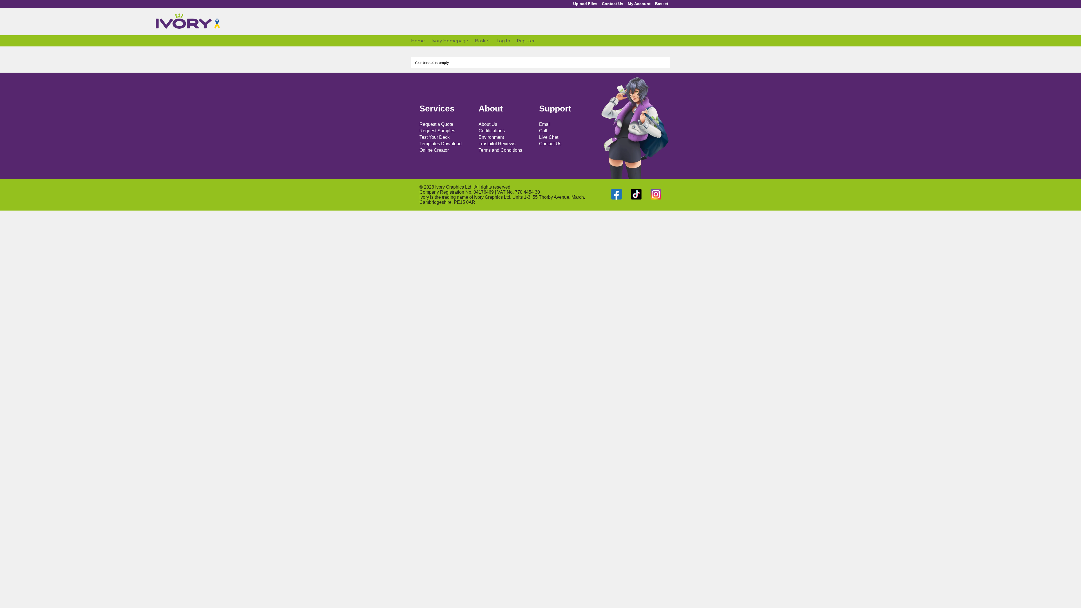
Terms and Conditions (500, 150)
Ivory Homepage (450, 40)
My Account (639, 3)
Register (526, 40)
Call (543, 130)
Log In (503, 40)
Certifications (492, 130)
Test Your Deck (434, 137)
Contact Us (612, 3)
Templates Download (440, 143)
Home (418, 40)
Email (545, 124)
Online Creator (434, 150)
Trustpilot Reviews (497, 143)
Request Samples (437, 130)
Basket (661, 3)
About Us (488, 124)
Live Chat (548, 137)
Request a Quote (436, 124)
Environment (491, 137)
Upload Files (585, 3)
